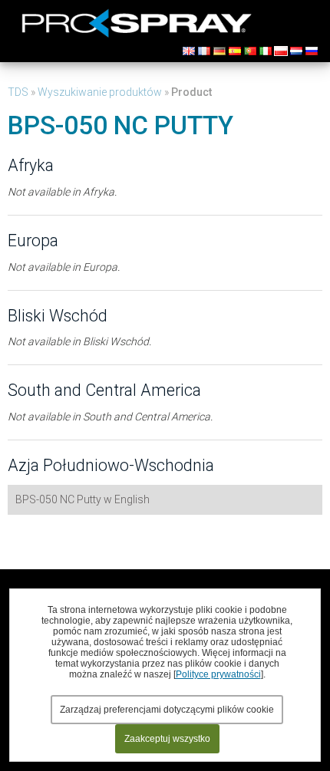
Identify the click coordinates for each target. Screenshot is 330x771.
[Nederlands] (296, 51)
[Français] (204, 51)
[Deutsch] (219, 51)
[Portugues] (250, 51)
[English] (189, 51)
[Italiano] (265, 51)
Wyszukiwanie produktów (100, 92)
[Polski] (281, 51)
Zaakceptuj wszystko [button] (167, 738)
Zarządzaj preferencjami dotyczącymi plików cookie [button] (167, 709)
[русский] (311, 51)
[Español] (235, 51)
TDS (18, 92)
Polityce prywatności (218, 674)
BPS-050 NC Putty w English (82, 499)
